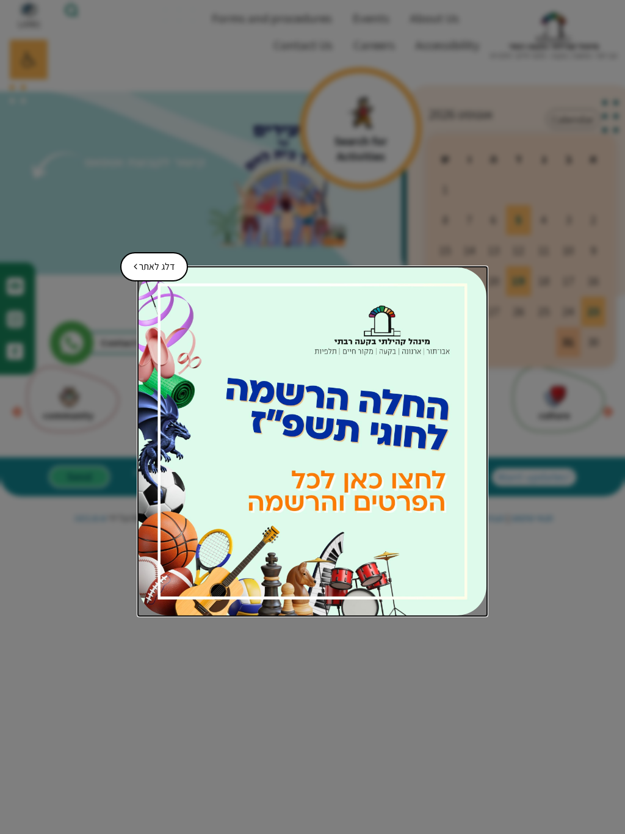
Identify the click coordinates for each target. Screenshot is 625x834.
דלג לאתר (150, 262)
